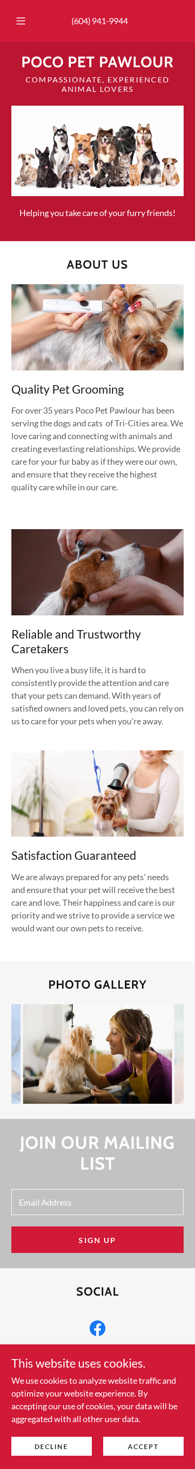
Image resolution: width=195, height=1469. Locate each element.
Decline (51, 1446)
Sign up (97, 1239)
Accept (143, 1446)
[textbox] (97, 1202)
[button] (20, 20)
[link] (97, 62)
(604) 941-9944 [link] (99, 21)
